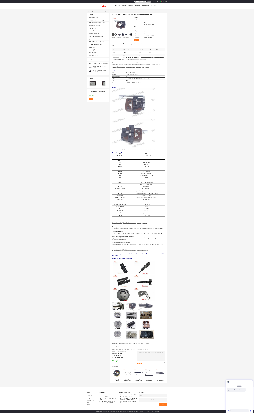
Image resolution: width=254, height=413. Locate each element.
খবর (151, 5)
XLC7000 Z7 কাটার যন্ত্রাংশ (94, 44)
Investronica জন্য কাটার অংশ (94, 36)
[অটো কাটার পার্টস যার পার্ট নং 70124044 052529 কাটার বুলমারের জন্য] (90, 67)
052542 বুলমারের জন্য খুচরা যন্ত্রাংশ (119, 343)
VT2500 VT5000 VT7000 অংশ (96, 22)
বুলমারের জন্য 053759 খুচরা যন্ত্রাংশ (143, 343)
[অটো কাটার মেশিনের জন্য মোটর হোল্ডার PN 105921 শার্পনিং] (90, 71)
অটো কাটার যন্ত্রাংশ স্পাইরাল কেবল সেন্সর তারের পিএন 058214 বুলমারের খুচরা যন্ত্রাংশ (149, 380)
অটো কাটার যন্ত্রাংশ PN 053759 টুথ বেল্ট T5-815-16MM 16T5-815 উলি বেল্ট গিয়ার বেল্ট (127, 380)
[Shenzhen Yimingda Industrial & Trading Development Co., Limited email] (90, 95)
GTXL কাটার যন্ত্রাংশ (92, 47)
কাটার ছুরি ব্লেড (91, 28)
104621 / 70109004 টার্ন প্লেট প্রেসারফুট (100, 63)
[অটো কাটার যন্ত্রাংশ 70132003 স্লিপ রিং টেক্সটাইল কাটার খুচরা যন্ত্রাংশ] (117, 373)
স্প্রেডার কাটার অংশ (92, 52)
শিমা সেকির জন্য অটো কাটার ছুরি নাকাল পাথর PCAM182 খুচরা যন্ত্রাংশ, (106, 395)
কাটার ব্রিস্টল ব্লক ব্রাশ (93, 33)
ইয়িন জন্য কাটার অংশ (92, 31)
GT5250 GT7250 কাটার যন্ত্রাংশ (95, 41)
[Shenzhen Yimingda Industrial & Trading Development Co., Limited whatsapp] (94, 95)
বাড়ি (116, 5)
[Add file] (228, 410)
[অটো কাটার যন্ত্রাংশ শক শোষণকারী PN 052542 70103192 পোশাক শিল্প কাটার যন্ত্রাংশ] (138, 373)
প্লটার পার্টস (91, 50)
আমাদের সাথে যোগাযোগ (145, 5)
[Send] (251, 410)
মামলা (155, 5)
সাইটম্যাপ (88, 404)
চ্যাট (135, 40)
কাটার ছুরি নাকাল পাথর (92, 55)
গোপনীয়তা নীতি (98, 411)
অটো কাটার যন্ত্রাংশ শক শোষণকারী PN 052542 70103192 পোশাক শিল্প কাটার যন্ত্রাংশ (138, 380)
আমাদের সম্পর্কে (124, 5)
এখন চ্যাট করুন (156, 1)
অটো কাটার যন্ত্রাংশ (92, 17)
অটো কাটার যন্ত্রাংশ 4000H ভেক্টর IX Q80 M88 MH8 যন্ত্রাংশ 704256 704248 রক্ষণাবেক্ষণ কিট (129, 399)
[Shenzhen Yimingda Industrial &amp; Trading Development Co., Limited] (104, 6)
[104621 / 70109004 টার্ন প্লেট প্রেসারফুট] (90, 63)
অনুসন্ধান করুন (149, 1)
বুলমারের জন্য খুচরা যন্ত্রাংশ (96, 11)
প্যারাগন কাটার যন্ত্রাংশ (92, 39)
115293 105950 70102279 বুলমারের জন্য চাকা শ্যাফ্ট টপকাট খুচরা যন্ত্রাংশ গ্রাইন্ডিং (160, 380)
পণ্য (119, 5)
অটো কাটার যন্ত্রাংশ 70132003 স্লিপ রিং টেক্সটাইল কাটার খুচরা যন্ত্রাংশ (116, 380)
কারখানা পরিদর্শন (130, 5)
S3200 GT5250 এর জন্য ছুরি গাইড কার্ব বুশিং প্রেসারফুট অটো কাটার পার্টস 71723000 (107, 402)
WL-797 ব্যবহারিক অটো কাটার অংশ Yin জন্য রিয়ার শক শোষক (108, 399)
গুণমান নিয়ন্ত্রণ (137, 5)
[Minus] (250, 382)
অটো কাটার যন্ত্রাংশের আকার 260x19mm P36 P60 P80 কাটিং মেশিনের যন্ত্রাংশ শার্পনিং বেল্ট (128, 395)
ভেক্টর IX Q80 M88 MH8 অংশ (95, 20)
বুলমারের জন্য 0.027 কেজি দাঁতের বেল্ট (131, 343)
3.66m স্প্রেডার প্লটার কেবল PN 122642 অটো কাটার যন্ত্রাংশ (128, 402)
